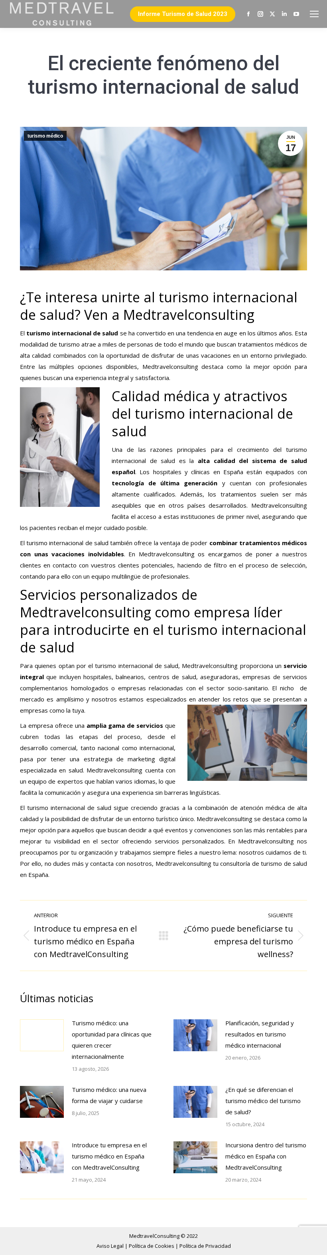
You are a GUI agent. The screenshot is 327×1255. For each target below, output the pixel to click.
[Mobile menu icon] (314, 14)
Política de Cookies (152, 1245)
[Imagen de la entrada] (42, 1035)
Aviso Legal (111, 1245)
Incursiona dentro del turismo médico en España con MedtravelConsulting (265, 1156)
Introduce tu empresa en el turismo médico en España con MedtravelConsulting (109, 1156)
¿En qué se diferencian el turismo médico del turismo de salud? (263, 1101)
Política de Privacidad (205, 1245)
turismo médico (45, 136)
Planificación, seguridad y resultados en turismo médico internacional (259, 1034)
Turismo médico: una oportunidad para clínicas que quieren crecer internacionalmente (112, 1039)
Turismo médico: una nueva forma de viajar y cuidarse (109, 1095)
